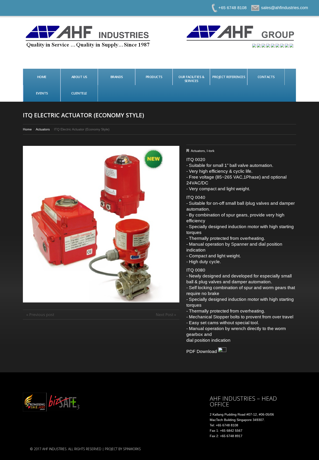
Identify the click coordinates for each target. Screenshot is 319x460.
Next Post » (166, 314)
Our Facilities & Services (191, 79)
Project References (228, 77)
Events (42, 93)
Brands (116, 77)
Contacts (266, 77)
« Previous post (40, 314)
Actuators (43, 129)
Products (154, 77)
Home (41, 77)
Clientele (79, 93)
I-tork (210, 151)
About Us (79, 77)
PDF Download (202, 351)
